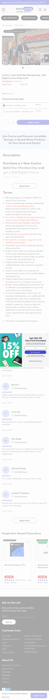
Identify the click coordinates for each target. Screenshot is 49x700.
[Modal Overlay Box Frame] (24, 350)
